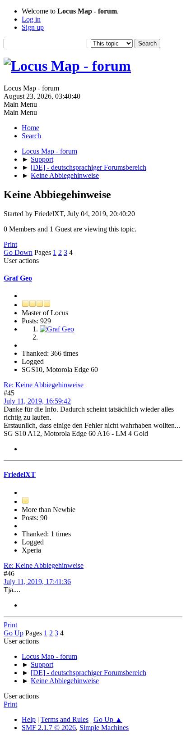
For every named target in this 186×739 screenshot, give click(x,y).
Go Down (18, 252)
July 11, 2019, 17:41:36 (37, 581)
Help (29, 719)
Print (10, 244)
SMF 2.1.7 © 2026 (49, 727)
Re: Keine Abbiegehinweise (44, 385)
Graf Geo (18, 278)
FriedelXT (20, 474)
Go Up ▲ (107, 719)
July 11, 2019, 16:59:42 (37, 401)
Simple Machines (104, 727)
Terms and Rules (64, 719)
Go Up (13, 633)
